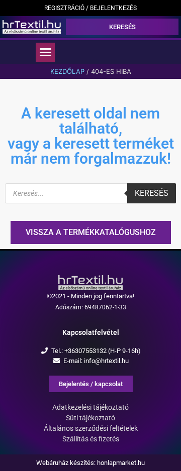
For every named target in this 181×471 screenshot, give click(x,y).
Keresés (151, 193)
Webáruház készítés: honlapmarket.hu (90, 462)
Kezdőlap (67, 71)
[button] (45, 52)
